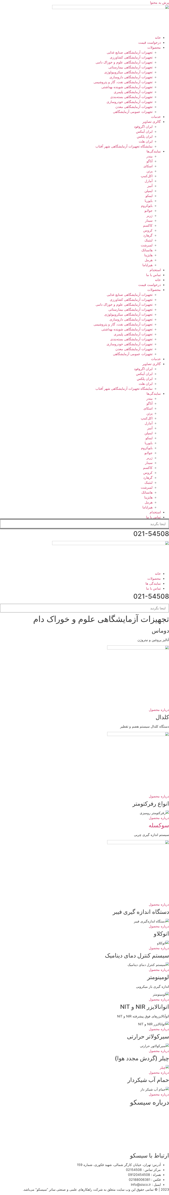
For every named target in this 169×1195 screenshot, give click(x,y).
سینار (149, 220)
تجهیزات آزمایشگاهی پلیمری (133, 92)
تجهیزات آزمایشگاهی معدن (134, 107)
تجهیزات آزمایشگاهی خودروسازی (130, 102)
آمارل (149, 181)
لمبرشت (147, 245)
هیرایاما (147, 265)
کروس (148, 230)
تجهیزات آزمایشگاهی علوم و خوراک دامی (124, 62)
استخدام (155, 270)
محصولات (154, 47)
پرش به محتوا (159, 2)
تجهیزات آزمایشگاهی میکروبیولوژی (128, 72)
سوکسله (159, 825)
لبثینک (148, 240)
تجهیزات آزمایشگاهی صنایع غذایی (130, 52)
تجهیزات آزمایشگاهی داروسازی (131, 77)
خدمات (156, 117)
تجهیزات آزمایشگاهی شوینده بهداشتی (127, 87)
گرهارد (148, 235)
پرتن (150, 171)
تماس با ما (153, 275)
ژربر (150, 215)
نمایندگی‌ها (154, 151)
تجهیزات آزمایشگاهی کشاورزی (131, 57)
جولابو (148, 210)
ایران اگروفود (143, 126)
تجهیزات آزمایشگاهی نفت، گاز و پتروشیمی (123, 82)
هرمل (149, 260)
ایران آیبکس (144, 131)
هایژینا (148, 255)
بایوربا (149, 201)
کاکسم (148, 225)
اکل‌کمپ (147, 176)
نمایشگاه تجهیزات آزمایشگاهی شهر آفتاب (124, 146)
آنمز (150, 186)
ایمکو (149, 196)
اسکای (148, 166)
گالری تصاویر (151, 121)
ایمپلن (148, 191)
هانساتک (147, 250)
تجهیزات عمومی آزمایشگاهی (133, 112)
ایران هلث (146, 141)
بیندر (149, 156)
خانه (158, 37)
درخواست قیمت (149, 42)
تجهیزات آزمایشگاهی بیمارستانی (130, 67)
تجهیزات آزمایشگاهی (58, 1137)
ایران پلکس (145, 136)
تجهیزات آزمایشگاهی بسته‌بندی (131, 97)
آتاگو (150, 161)
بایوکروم (147, 206)
